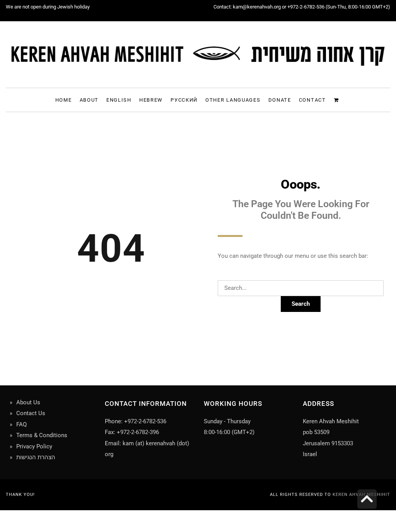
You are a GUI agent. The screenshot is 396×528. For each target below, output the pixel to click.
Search (301, 303)
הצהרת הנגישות (35, 457)
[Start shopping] (337, 99)
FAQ (21, 424)
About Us (28, 402)
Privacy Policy (34, 446)
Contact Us (30, 413)
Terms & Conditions (41, 435)
